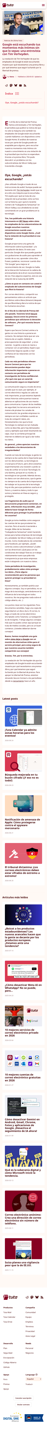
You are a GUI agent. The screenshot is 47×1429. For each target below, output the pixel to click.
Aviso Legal (30, 1336)
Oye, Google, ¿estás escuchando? (21, 102)
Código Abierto (9, 1362)
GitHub (6, 1367)
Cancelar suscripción (23, 1398)
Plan (5, 1348)
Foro (5, 1379)
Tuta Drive (7, 1322)
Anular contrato (23, 1404)
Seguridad (7, 1353)
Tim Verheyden (23, 190)
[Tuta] (8, 5)
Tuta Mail (7, 1312)
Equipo (29, 1317)
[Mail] (20, 85)
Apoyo (6, 1389)
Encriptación (8, 1357)
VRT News (23, 221)
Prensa (6, 1384)
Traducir (29, 1384)
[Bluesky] (15, 85)
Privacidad (30, 1331)
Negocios (30, 1353)
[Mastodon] (11, 85)
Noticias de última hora (13, 40)
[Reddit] (6, 85)
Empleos (29, 1322)
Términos (30, 1326)
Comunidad (31, 1312)
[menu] (43, 5)
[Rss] (25, 85)
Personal (29, 1348)
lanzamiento (18, 681)
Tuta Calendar (9, 1317)
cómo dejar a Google (19, 639)
